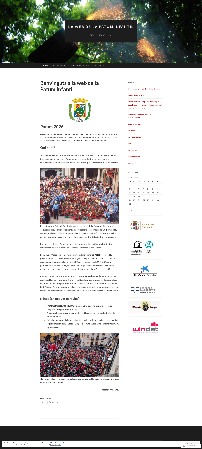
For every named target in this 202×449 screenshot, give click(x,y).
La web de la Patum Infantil (101, 27)
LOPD (130, 144)
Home (45, 65)
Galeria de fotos (134, 124)
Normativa (58, 65)
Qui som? (98, 65)
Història (131, 131)
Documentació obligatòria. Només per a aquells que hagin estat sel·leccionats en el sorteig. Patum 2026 (145, 105)
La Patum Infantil (135, 137)
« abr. (130, 210)
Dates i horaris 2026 (79, 65)
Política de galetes (55, 445)
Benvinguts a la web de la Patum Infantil (144, 89)
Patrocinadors (134, 157)
